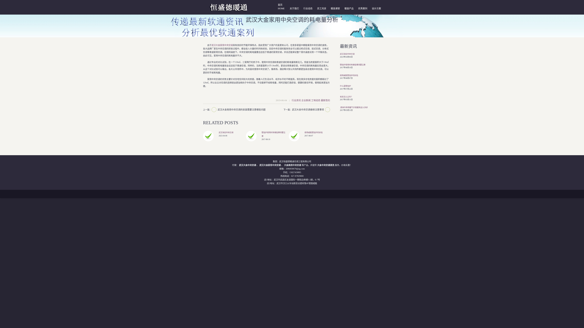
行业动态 (308, 8)
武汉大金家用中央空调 (222, 45)
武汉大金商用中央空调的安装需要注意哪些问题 (242, 109)
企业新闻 (306, 100)
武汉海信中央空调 (226, 133)
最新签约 (325, 100)
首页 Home (281, 7)
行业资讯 (296, 100)
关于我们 (294, 8)
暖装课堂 (335, 8)
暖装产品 (349, 8)
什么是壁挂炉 (345, 86)
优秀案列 (362, 8)
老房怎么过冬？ (346, 97)
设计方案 (376, 8)
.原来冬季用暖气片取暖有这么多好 (354, 107)
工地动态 (315, 100)
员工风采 (321, 8)
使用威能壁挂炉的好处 (313, 133)
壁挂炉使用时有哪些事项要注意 (352, 65)
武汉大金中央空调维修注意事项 (308, 109)
